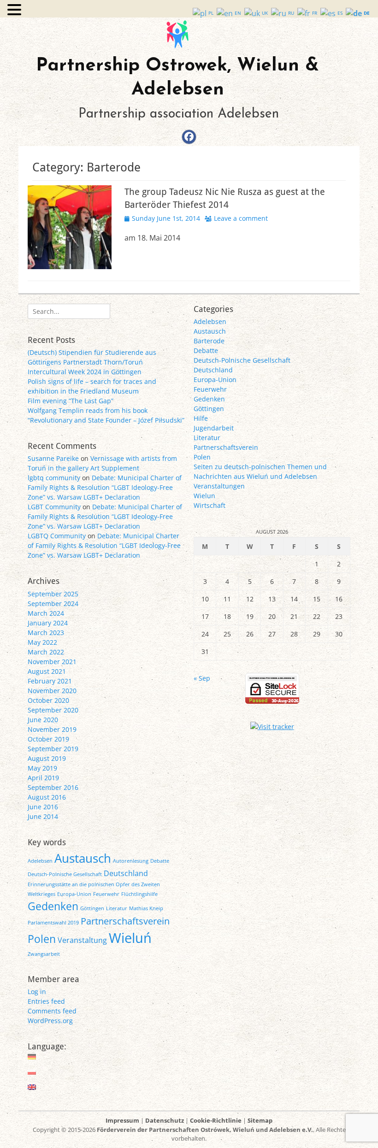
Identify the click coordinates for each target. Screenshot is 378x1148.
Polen (202, 457)
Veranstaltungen (219, 486)
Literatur (207, 437)
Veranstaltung (82, 940)
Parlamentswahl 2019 (53, 922)
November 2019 (52, 729)
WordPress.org (50, 1020)
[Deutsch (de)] (32, 1057)
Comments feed (52, 1011)
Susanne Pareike (53, 458)
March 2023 (46, 632)
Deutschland (213, 369)
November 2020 (52, 690)
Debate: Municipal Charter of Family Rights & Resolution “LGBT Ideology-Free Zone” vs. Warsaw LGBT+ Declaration (105, 487)
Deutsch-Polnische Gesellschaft (242, 360)
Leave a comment (241, 218)
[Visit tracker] (272, 726)
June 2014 (43, 816)
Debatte (206, 350)
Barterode (209, 340)
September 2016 (53, 787)
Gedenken (209, 398)
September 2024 (53, 603)
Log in (37, 991)
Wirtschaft (209, 505)
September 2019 (53, 748)
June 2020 (43, 719)
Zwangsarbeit (44, 954)
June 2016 (43, 806)
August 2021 (47, 671)
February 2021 (50, 681)
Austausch (210, 331)
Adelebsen (210, 321)
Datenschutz (164, 1120)
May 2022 (42, 642)
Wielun (204, 495)
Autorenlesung (130, 861)
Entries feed (46, 1001)
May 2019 (42, 768)
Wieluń (130, 938)
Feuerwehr (210, 389)
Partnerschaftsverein (226, 447)
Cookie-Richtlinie (216, 1120)
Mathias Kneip (146, 908)
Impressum (122, 1120)
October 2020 (48, 700)
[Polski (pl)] (32, 1072)
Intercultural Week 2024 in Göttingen (85, 371)
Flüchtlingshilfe (139, 894)
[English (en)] (32, 1087)
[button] (15, 10)
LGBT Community (54, 506)
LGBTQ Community (57, 535)
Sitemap (260, 1120)
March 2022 (46, 652)
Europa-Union (215, 379)
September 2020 (53, 710)
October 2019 (48, 739)
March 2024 (46, 613)
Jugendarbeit (214, 428)
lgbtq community (54, 477)
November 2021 (52, 661)
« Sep (202, 678)
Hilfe (201, 418)
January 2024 (48, 622)
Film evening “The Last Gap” (70, 400)
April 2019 (43, 777)
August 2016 (47, 797)
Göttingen (209, 408)
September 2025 (53, 593)
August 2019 (47, 758)
